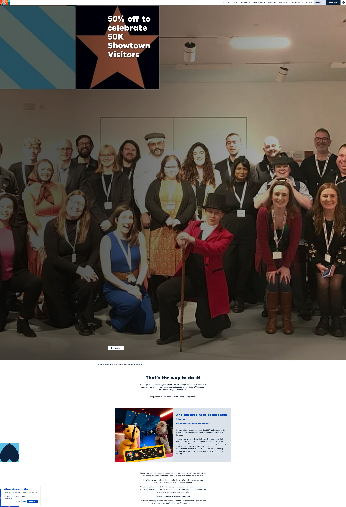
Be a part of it (283, 2)
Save (24, 501)
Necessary (10, 497)
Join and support (297, 2)
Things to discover (259, 2)
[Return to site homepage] (5, 2)
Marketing (7, 499)
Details (17, 501)
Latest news (272, 2)
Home (100, 364)
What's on (226, 2)
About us (309, 2)
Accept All (32, 501)
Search (318, 2)
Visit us (235, 2)
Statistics (23, 497)
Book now (115, 348)
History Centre (245, 2)
